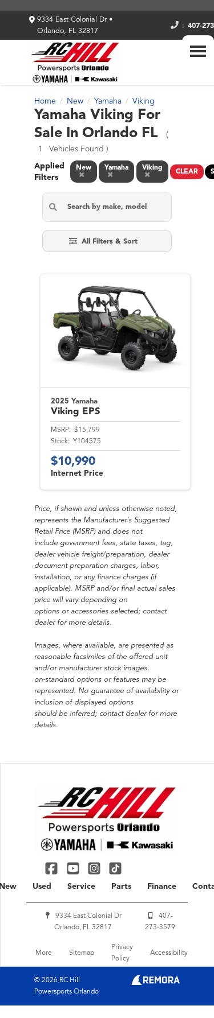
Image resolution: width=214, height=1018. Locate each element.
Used (42, 887)
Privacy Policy (122, 953)
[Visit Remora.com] (155, 983)
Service (81, 887)
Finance (161, 887)
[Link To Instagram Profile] (95, 867)
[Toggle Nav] (198, 51)
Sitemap (81, 953)
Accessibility (169, 953)
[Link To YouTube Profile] (73, 867)
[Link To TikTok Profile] (115, 867)
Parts (121, 887)
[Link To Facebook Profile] (52, 867)
